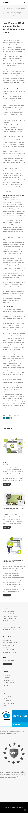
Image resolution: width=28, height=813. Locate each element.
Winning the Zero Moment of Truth (12, 96)
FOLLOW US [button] (6, 663)
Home (8, 12)
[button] (24, 2)
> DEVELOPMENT (7, 701)
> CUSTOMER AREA (8, 703)
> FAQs (5, 698)
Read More (6, 484)
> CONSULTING (7, 696)
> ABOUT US (6, 678)
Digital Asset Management (15, 12)
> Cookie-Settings (8, 683)
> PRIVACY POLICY (8, 680)
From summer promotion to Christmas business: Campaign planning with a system (13, 509)
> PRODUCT (6, 693)
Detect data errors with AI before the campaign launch (13, 461)
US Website (6, 647)
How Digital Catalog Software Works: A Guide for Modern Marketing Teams (13, 561)
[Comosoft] (6, 2)
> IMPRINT (5, 685)
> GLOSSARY (6, 706)
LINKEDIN (12, 661)
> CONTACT (6, 675)
